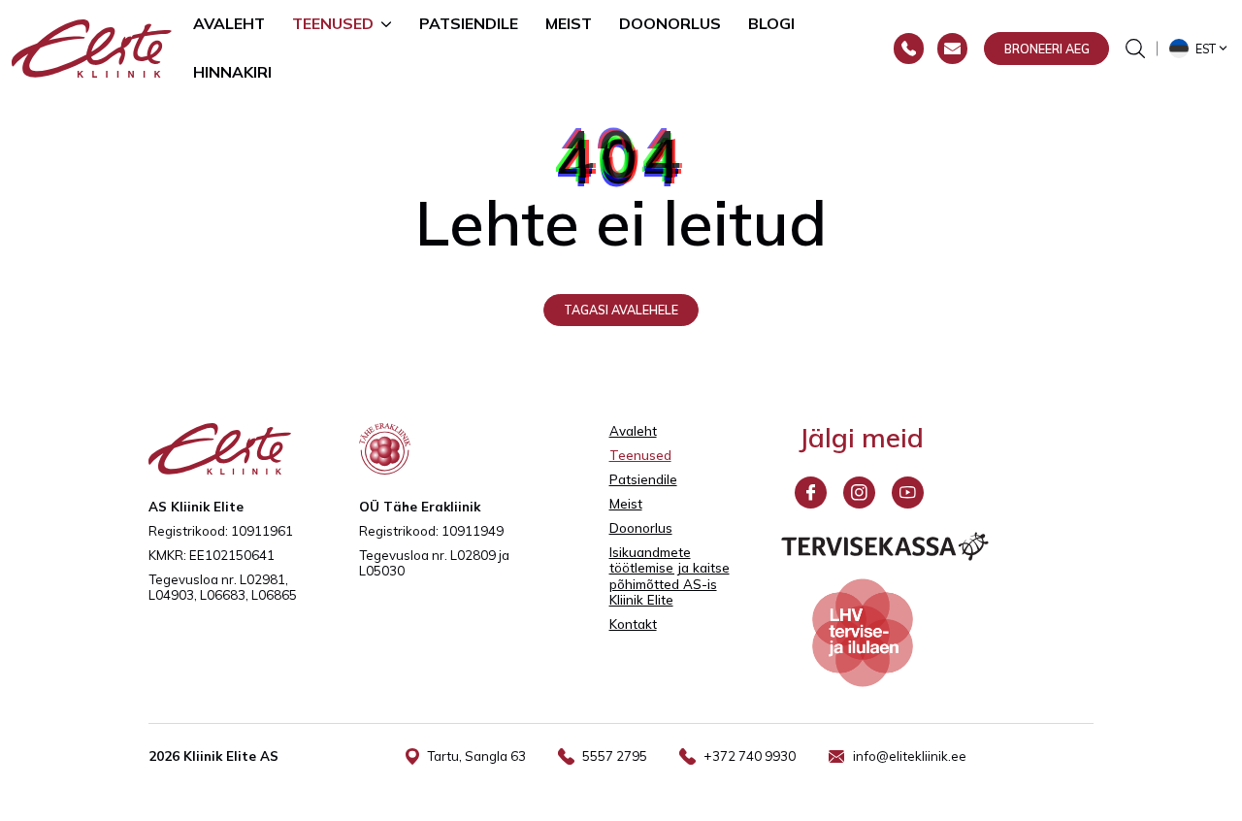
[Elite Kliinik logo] (92, 46)
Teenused (333, 23)
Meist (568, 23)
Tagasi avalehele (621, 309)
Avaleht (229, 23)
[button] (1199, 48)
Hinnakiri (232, 72)
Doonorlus (670, 23)
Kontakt (633, 624)
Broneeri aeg (1047, 48)
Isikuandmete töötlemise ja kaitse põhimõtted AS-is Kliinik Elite (669, 576)
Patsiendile (468, 23)
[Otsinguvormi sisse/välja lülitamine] (1135, 48)
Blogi (771, 23)
